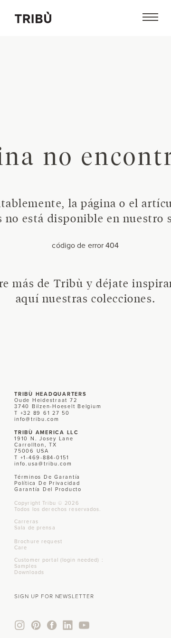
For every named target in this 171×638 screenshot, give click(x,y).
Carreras (26, 521)
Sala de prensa (35, 527)
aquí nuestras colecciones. (85, 298)
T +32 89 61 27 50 (42, 413)
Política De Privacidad (47, 483)
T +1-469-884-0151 (41, 457)
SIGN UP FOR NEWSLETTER (54, 596)
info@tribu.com (36, 419)
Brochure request (38, 541)
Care (20, 547)
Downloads (29, 572)
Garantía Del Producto (48, 489)
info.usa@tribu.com (43, 463)
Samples (25, 566)
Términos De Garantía (47, 477)
